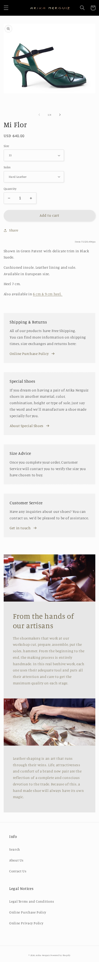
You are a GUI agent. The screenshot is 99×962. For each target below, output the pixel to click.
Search (14, 849)
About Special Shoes (27, 426)
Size (6, 146)
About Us (16, 860)
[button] (6, 8)
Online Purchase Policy (29, 353)
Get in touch (20, 528)
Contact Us (17, 871)
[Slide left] (39, 115)
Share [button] (13, 230)
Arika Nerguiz (43, 955)
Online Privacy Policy (26, 923)
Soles (7, 167)
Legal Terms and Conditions (31, 901)
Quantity (10, 189)
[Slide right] (60, 115)
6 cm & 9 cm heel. (47, 294)
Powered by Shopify (60, 955)
